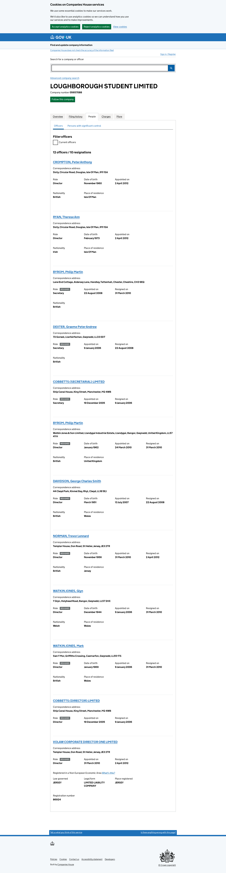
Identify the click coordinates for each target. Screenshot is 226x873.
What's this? (108, 772)
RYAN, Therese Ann (66, 217)
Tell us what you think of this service (66, 832)
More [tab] (119, 116)
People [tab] (92, 116)
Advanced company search (64, 78)
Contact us (74, 859)
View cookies (120, 26)
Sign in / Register (168, 54)
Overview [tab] (58, 116)
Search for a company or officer (67, 59)
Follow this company (63, 99)
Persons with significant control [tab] (84, 125)
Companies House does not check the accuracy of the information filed (82, 50)
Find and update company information (71, 45)
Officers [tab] (58, 125)
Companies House (65, 864)
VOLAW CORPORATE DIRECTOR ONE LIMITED (85, 742)
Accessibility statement (91, 859)
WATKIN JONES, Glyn (68, 591)
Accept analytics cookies (65, 26)
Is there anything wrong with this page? (158, 832)
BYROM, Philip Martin (68, 272)
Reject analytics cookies (97, 26)
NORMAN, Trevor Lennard (71, 536)
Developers (110, 859)
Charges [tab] (106, 116)
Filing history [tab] (75, 116)
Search (171, 68)
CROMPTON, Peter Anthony (72, 162)
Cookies (63, 859)
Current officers (67, 142)
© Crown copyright (167, 865)
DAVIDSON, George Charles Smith (77, 481)
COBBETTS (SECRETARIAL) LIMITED (79, 382)
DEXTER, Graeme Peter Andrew (75, 327)
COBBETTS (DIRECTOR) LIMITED (76, 701)
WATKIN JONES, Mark (68, 646)
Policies (53, 859)
